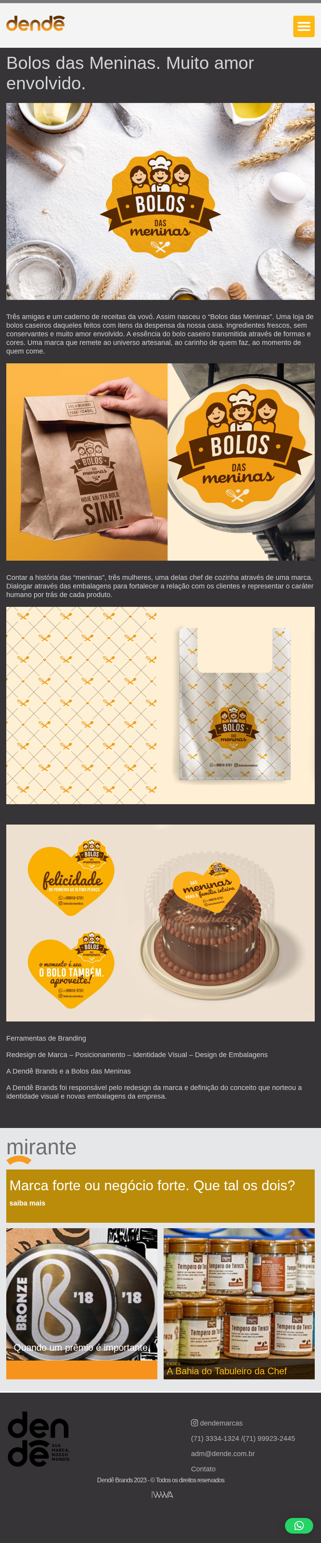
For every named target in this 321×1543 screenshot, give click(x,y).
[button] (299, 1526)
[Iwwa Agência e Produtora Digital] (162, 1494)
